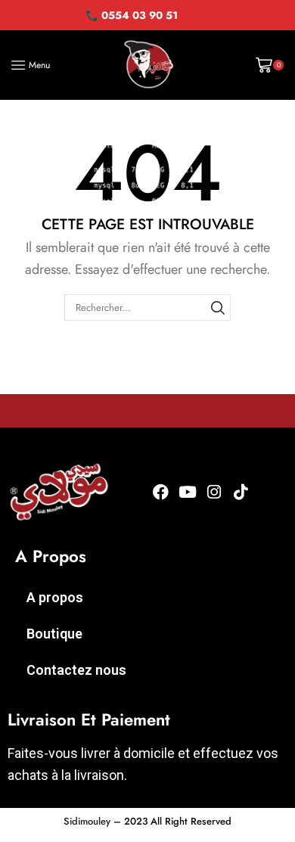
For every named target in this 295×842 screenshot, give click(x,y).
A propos (54, 597)
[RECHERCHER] (218, 307)
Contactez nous (76, 670)
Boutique (54, 634)
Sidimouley (87, 821)
